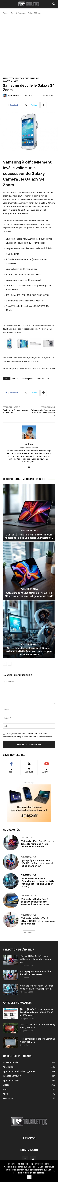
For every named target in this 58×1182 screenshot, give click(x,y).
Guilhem (14, 95)
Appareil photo (27, 378)
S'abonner (46, 762)
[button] (5, 4)
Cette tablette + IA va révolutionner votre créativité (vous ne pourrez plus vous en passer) (29, 651)
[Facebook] (25, 1159)
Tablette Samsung (18, 13)
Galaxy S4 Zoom (34, 13)
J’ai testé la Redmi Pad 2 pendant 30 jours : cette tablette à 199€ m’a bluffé (35, 902)
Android (15, 378)
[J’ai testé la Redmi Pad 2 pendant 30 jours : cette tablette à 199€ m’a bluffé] (11, 900)
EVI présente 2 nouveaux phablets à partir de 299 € (42, 412)
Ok (29, 1177)
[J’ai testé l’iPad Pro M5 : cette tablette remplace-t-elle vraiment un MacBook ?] (29, 512)
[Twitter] (29, 466)
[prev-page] (5, 664)
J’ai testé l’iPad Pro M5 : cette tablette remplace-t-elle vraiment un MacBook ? (29, 536)
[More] (43, 105)
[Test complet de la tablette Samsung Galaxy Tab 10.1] (10, 1028)
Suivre (29, 762)
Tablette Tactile (11, 78)
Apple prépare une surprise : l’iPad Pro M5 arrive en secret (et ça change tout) (29, 594)
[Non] (54, 1171)
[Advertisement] (29, 45)
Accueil (6, 13)
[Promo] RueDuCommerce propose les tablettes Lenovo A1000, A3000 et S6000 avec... (36, 1012)
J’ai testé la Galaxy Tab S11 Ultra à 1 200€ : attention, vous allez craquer (38, 921)
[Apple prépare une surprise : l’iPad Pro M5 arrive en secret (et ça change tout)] (29, 571)
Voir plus (28, 932)
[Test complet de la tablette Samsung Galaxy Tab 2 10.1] (10, 1042)
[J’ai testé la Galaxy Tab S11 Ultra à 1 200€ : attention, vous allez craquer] (11, 919)
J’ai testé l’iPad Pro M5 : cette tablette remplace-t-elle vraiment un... (35, 959)
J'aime (11, 762)
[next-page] (9, 664)
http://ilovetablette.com (29, 447)
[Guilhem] (5, 95)
